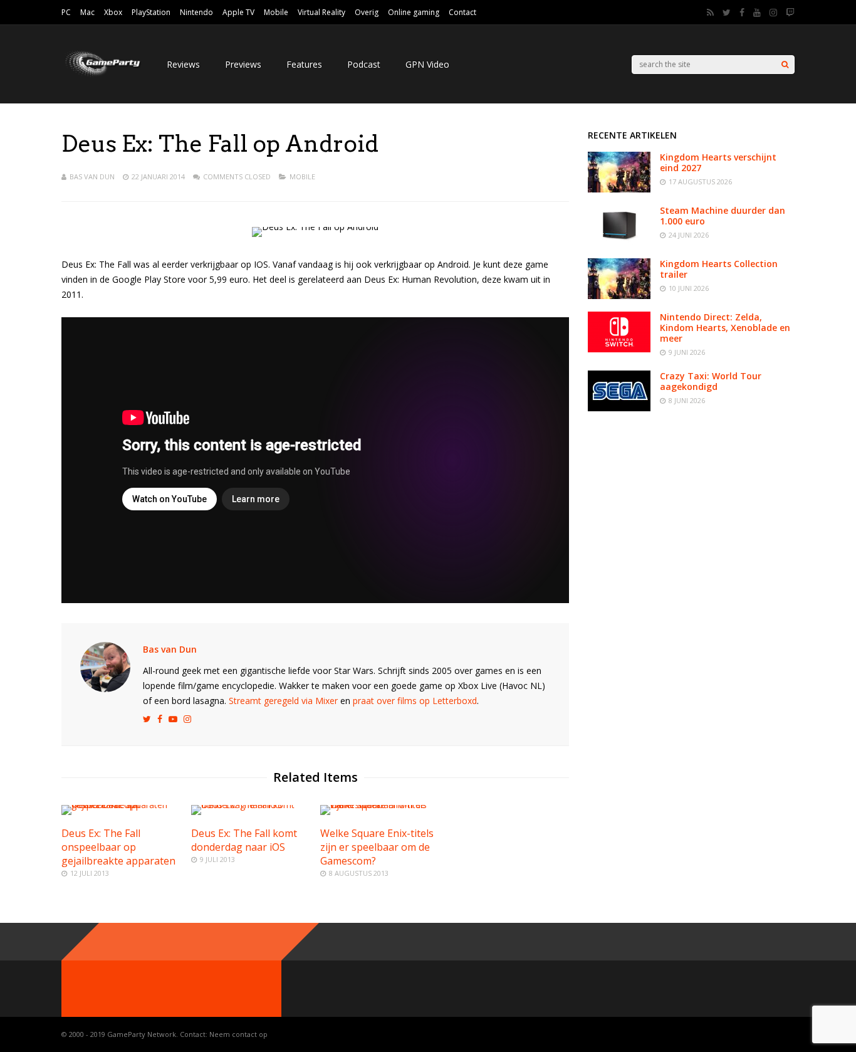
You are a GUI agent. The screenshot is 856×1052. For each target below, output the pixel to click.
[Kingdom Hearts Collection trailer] (619, 296)
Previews (243, 64)
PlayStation (151, 12)
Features (304, 64)
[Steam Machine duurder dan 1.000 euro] (619, 242)
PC (66, 12)
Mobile (276, 12)
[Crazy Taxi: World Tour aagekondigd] (619, 408)
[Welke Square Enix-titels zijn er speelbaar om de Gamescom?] (379, 805)
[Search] (785, 64)
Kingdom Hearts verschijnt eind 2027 (718, 162)
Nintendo (196, 12)
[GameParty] (101, 75)
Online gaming (413, 12)
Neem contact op (238, 1034)
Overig (366, 12)
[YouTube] (757, 12)
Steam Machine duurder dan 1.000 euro (722, 215)
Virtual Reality (321, 12)
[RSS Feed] (710, 12)
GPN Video (427, 64)
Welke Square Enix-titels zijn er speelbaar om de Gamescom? (377, 847)
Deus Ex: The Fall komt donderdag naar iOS (244, 840)
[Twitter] (727, 12)
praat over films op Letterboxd (415, 701)
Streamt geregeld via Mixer (283, 701)
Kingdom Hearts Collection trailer (719, 269)
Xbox (113, 12)
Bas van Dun (92, 176)
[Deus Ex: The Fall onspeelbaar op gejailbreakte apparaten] (120, 805)
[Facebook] (741, 12)
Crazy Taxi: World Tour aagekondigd (710, 381)
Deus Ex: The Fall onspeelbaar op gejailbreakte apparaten (118, 847)
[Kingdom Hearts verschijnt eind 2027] (619, 189)
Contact (462, 12)
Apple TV (238, 12)
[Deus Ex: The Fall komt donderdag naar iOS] (250, 805)
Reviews (183, 64)
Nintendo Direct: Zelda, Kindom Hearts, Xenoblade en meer (725, 327)
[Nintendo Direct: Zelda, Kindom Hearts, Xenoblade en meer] (619, 349)
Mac (87, 12)
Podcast (363, 64)
